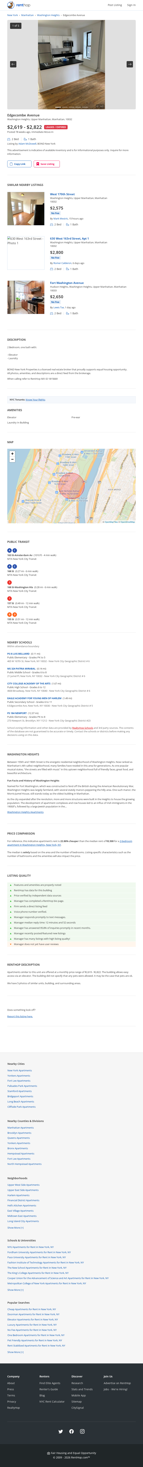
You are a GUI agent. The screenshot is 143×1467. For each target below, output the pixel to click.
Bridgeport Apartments (20, 1096)
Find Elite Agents (49, 1383)
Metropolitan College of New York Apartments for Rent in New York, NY (46, 1283)
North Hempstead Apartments (24, 1164)
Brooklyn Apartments (19, 1132)
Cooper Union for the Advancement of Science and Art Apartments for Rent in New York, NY (58, 1278)
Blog (42, 1395)
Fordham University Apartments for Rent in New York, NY (39, 1252)
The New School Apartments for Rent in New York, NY (36, 1267)
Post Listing (115, 5)
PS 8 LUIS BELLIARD (18, 653)
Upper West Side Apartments (23, 1184)
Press (10, 1389)
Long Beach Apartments (20, 1101)
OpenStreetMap (127, 521)
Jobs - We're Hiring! (116, 1389)
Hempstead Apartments (20, 1153)
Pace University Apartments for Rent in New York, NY (36, 1257)
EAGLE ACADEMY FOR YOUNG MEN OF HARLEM (34, 698)
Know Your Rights (35, 399)
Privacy (11, 1401)
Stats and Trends (82, 1389)
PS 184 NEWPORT (17, 713)
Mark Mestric (60, 218)
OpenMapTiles (111, 521)
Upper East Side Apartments (23, 1190)
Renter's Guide (48, 1389)
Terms (11, 1395)
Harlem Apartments (18, 1195)
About (11, 1383)
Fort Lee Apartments (18, 1080)
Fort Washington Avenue (67, 283)
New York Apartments (19, 1070)
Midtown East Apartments (21, 1216)
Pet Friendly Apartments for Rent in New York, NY (34, 1340)
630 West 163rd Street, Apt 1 (69, 238)
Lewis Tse (58, 307)
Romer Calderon (62, 263)
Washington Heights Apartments (25, 812)
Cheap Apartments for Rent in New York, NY (31, 1309)
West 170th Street (62, 194)
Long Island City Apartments (23, 1221)
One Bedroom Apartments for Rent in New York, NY (35, 1335)
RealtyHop (13, 1407)
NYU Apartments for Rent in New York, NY (30, 1247)
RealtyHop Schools (82, 727)
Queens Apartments (18, 1138)
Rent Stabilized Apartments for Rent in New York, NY (36, 1345)
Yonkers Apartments (18, 1075)
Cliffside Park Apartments (21, 1106)
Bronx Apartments (17, 1148)
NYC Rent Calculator (52, 1401)
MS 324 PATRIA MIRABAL (21, 668)
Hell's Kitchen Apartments (21, 1205)
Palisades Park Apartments (22, 1086)
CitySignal (78, 1407)
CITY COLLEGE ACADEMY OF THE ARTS (28, 683)
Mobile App (79, 1395)
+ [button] (12, 453)
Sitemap (77, 1401)
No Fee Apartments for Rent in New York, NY (32, 1330)
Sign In (131, 5)
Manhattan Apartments (20, 1127)
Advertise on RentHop (117, 1383)
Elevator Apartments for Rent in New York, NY (32, 1319)
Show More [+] (15, 1227)
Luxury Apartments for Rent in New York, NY (32, 1324)
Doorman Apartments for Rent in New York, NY (33, 1314)
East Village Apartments (20, 1210)
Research (77, 1383)
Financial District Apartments (23, 1200)
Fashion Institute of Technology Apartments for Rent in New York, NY (45, 1262)
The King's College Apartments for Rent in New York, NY (38, 1273)
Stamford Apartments (19, 1091)
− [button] (12, 459)
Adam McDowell (27, 143)
